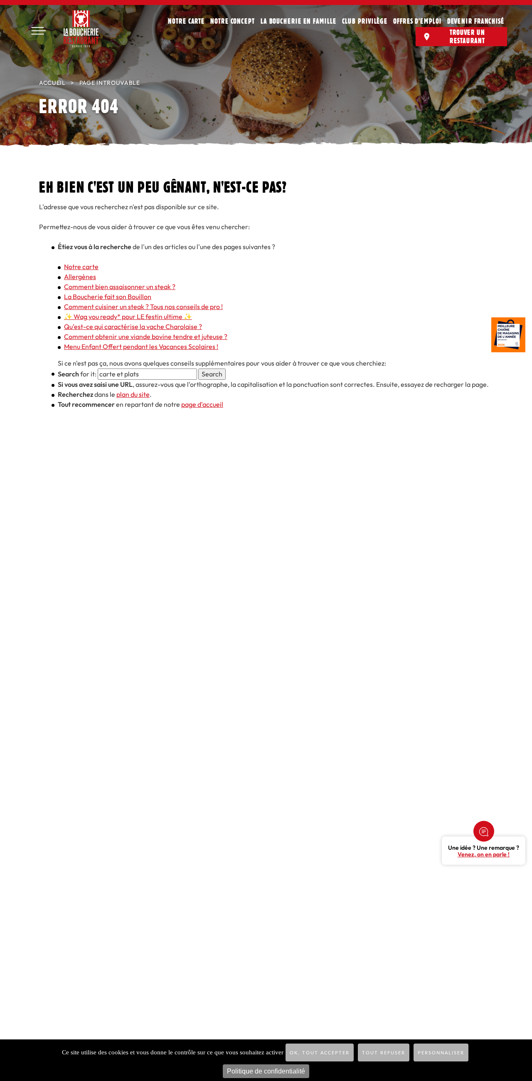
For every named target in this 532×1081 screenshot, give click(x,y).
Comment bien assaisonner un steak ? (119, 286)
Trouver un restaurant (467, 36)
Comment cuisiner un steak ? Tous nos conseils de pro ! (143, 306)
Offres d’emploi (417, 20)
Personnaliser (441, 1053)
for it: (77, 374)
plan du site (133, 394)
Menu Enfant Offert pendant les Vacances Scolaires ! (141, 346)
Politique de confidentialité (266, 1071)
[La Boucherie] (81, 28)
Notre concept (232, 20)
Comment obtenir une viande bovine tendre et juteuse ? (145, 336)
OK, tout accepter (320, 1053)
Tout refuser (383, 1053)
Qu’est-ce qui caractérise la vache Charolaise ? (133, 326)
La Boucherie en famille (298, 20)
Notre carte (186, 20)
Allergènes (80, 276)
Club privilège (365, 20)
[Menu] (38, 31)
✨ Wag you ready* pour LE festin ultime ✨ (128, 316)
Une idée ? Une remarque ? (483, 851)
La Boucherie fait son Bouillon (107, 296)
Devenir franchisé (475, 20)
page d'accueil (202, 404)
